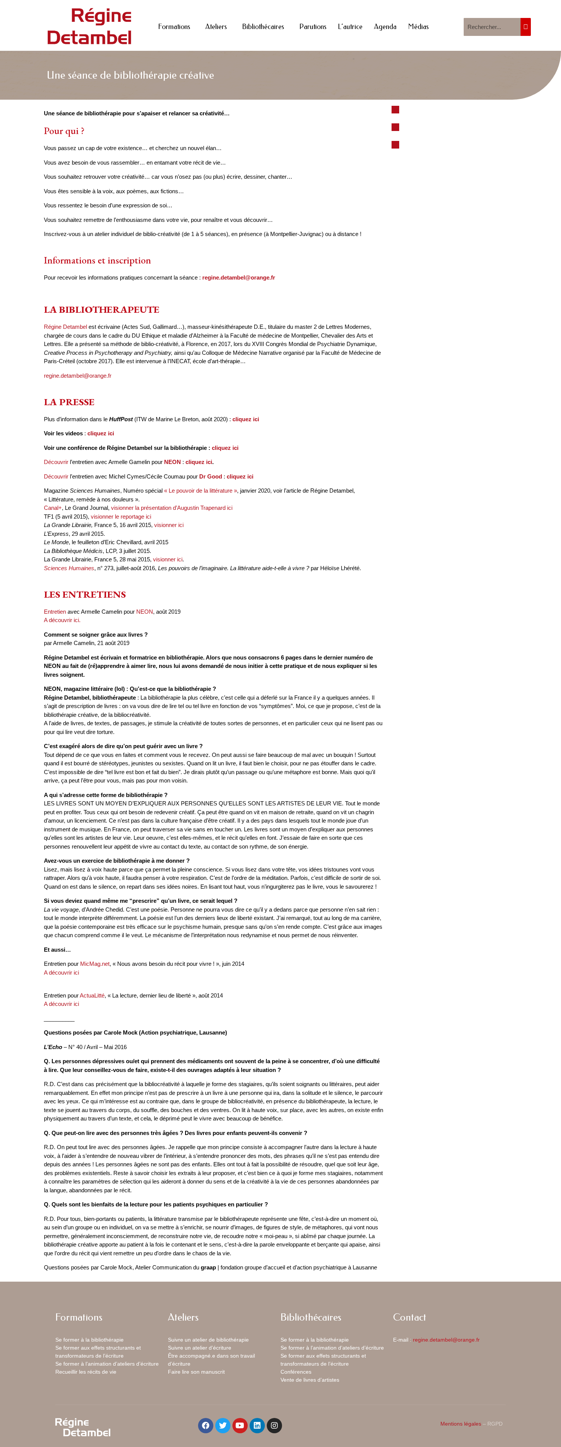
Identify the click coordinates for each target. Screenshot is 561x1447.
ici (111, 433)
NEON (172, 462)
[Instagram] (274, 1425)
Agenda (385, 27)
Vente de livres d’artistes (309, 1380)
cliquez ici (226, 448)
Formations (174, 27)
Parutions (312, 27)
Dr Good (210, 476)
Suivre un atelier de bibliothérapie (208, 1340)
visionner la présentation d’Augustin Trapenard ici (171, 507)
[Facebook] (205, 1425)
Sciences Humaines (69, 568)
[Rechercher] (526, 27)
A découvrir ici (61, 972)
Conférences (295, 1372)
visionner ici (169, 525)
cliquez (96, 433)
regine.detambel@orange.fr (238, 277)
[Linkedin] (257, 1425)
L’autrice (350, 27)
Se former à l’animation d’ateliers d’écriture (107, 1364)
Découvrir (56, 462)
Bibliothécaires (263, 27)
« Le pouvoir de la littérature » (200, 490)
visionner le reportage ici (121, 516)
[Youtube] (240, 1425)
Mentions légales (460, 1424)
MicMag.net (95, 963)
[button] (395, 109)
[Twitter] (223, 1425)
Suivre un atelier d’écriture (199, 1348)
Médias (418, 27)
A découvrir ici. (62, 620)
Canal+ (53, 507)
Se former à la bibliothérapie (89, 1340)
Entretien (55, 611)
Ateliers (216, 27)
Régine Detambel (65, 326)
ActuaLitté (92, 995)
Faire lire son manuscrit (196, 1372)
